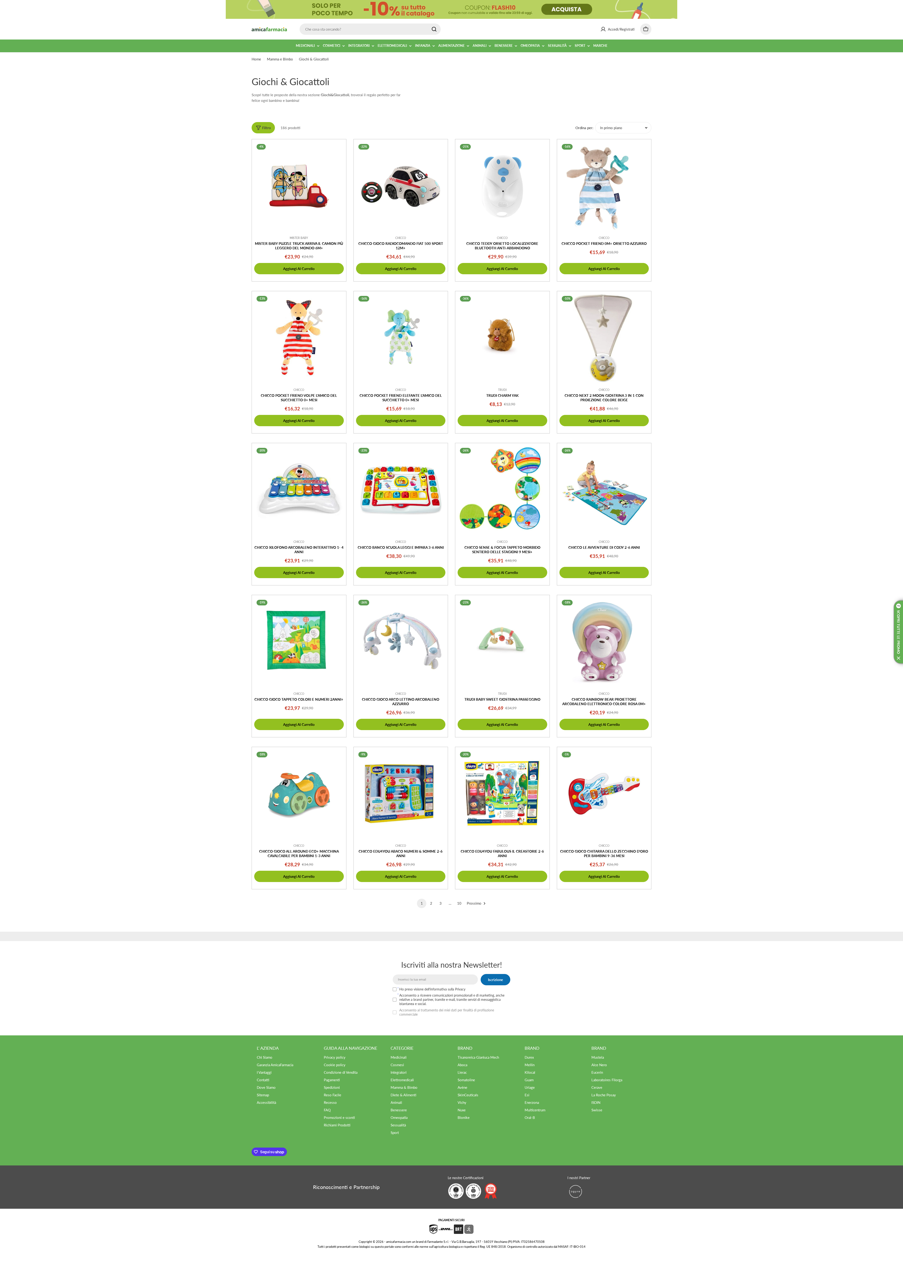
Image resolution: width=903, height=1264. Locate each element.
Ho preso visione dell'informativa (432, 989)
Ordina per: (584, 128)
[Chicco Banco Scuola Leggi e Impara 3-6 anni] (401, 490)
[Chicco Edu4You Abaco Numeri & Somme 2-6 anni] (401, 794)
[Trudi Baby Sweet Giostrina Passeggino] (502, 642)
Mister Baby (299, 238)
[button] (898, 632)
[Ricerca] (434, 29)
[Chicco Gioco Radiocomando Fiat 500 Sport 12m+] (401, 186)
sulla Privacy (456, 989)
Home (256, 59)
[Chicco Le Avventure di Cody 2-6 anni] (604, 490)
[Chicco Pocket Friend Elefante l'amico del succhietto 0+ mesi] (401, 338)
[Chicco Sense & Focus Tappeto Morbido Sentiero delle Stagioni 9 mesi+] (502, 490)
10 (459, 903)
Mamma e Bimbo (280, 59)
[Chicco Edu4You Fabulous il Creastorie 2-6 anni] (502, 794)
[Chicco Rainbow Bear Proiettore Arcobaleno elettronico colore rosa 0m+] (604, 642)
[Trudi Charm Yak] (502, 338)
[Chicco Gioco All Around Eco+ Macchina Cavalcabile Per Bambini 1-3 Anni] (299, 794)
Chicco (400, 238)
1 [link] (422, 903)
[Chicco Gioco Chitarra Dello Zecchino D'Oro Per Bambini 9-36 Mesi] (604, 794)
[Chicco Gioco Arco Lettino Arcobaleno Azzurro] (401, 642)
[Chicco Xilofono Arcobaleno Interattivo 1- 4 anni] (299, 490)
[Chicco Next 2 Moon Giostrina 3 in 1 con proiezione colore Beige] (604, 338)
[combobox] (370, 29)
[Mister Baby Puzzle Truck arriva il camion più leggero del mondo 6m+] (299, 186)
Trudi (502, 390)
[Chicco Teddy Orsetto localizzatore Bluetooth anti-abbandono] (502, 186)
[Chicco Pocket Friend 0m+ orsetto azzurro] (604, 186)
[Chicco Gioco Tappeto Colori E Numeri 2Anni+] (299, 642)
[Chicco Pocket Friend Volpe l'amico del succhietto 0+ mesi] (299, 338)
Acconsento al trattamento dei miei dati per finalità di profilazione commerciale (446, 1012)
